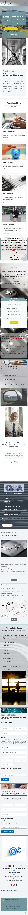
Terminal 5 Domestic (8, 655)
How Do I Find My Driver (9, 504)
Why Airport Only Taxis (9, 511)
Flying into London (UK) (9, 379)
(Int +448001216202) (18, 876)
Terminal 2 (6, 645)
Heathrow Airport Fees (14, 252)
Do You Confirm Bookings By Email (12, 506)
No (7, 770)
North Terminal (7, 661)
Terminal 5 (6, 653)
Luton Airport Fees (14, 257)
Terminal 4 (6, 650)
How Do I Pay (7, 501)
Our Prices (6, 496)
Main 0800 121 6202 (9, 876)
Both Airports (7, 669)
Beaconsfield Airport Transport (9, 890)
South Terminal (7, 663)
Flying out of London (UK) (9, 375)
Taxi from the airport (18, 739)
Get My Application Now (7, 831)
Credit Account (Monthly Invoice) (10, 823)
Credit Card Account (7, 820)
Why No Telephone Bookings (10, 509)
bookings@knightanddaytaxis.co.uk (14, 880)
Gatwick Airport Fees (14, 255)
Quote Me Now (5, 779)
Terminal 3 (6, 648)
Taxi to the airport (7, 739)
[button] (25, 3)
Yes (3, 770)
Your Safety (6, 498)
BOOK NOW (14, 322)
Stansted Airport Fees (14, 259)
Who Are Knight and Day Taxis (11, 514)
